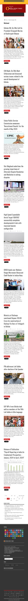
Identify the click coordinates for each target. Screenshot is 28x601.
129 (11, 498)
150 (22, 498)
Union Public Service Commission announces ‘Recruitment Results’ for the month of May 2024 (14, 124)
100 (11, 495)
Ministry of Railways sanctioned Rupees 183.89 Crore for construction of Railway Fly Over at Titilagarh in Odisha (14, 321)
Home (6, 19)
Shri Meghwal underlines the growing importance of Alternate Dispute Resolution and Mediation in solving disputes (14, 172)
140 (19, 498)
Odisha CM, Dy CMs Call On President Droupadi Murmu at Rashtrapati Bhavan (13, 31)
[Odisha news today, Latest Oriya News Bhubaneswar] (14, 9)
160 (11, 500)
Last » (17, 500)
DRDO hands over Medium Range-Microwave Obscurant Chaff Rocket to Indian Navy (13, 272)
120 (17, 497)
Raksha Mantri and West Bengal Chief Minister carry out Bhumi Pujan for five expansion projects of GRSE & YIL (14, 510)
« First (5, 495)
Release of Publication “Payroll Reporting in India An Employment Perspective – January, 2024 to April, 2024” (14, 453)
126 (22, 497)
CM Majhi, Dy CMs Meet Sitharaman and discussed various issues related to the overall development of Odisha (13, 76)
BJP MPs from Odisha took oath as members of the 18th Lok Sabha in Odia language (13, 409)
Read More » (7, 60)
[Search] (23, 1)
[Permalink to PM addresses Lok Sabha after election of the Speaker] (14, 383)
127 (5, 498)
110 (14, 495)
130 (14, 498)
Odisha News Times (9, 541)
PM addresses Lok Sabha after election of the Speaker (13, 368)
